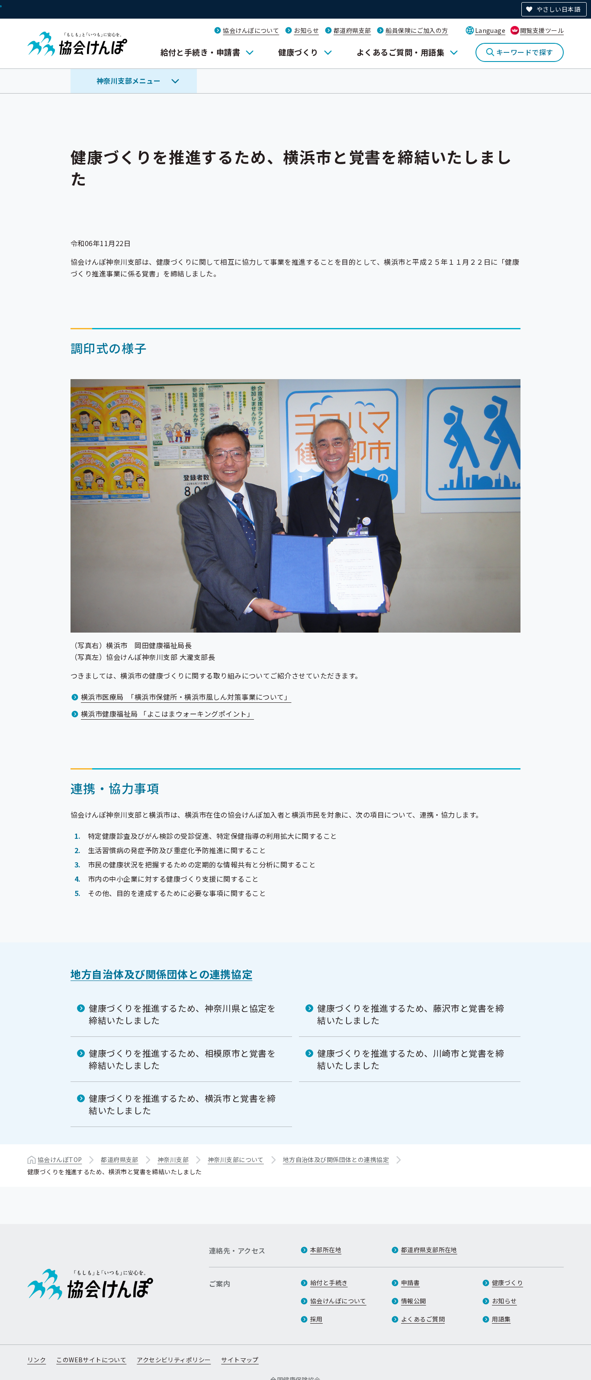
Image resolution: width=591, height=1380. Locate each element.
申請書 (410, 1282)
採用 (316, 1319)
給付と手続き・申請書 (201, 52)
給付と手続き (329, 1282)
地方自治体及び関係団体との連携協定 (161, 973)
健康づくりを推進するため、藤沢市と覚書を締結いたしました (410, 1014)
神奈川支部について (236, 1159)
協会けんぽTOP (60, 1159)
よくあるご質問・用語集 (400, 52)
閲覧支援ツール (542, 30)
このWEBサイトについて (91, 1359)
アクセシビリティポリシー (174, 1359)
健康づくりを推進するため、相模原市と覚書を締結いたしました (182, 1059)
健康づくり (298, 52)
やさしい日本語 (558, 9)
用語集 (501, 1319)
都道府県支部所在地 (429, 1249)
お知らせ (306, 30)
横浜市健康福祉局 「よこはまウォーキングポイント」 (167, 713)
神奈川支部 (173, 1159)
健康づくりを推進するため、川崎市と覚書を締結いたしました (410, 1059)
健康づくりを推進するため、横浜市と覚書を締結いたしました (182, 1104)
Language (490, 30)
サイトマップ (240, 1359)
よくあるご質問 (423, 1319)
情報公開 (413, 1300)
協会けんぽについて (251, 30)
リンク (36, 1359)
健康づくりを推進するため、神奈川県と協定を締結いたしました (182, 1014)
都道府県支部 (352, 30)
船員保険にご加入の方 (416, 30)
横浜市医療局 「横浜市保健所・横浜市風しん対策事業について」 (186, 697)
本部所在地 (325, 1249)
